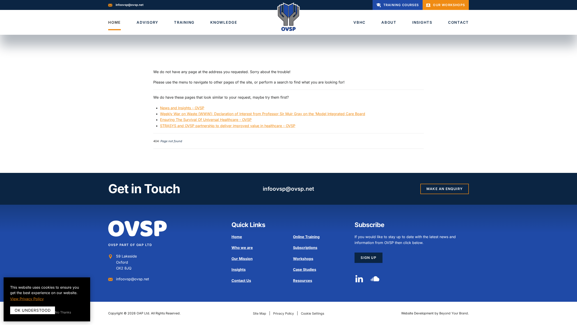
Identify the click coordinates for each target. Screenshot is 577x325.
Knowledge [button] (223, 22)
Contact (458, 22)
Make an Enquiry (444, 189)
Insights (422, 22)
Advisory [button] (147, 22)
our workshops (449, 5)
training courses (401, 5)
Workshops (303, 258)
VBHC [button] (359, 22)
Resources (302, 280)
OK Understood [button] (33, 310)
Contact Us (241, 280)
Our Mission (242, 258)
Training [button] (184, 22)
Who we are (242, 247)
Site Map (259, 313)
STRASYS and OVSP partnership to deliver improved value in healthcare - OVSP (227, 125)
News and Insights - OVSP (182, 108)
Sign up (368, 257)
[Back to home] (288, 16)
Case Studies (304, 269)
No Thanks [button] (63, 312)
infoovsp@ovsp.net (130, 5)
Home (114, 22)
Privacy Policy (283, 313)
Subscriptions (305, 247)
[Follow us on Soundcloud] (374, 278)
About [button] (388, 22)
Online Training (306, 236)
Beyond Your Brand (453, 313)
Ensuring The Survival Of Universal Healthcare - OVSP (206, 119)
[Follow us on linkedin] (359, 278)
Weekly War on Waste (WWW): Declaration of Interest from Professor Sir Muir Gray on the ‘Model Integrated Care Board (262, 113)
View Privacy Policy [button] (27, 299)
